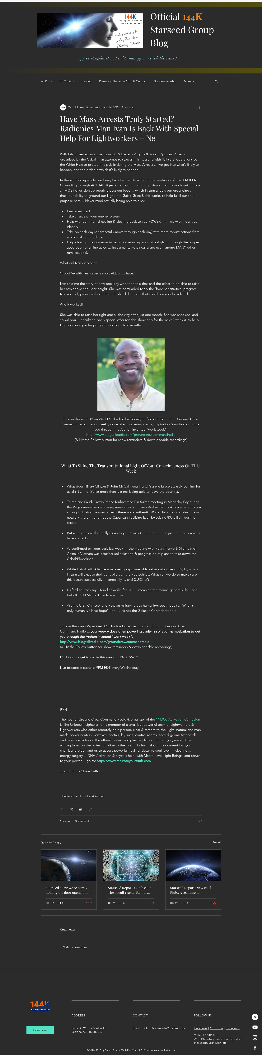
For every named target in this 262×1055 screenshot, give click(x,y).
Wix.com (170, 1050)
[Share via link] (90, 809)
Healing (86, 81)
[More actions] (199, 107)
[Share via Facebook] (62, 809)
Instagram (233, 1028)
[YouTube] (255, 1027)
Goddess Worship (165, 81)
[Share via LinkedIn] (80, 809)
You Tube (216, 1028)
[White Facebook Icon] (255, 1048)
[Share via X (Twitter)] (71, 809)
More (187, 81)
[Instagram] (255, 1037)
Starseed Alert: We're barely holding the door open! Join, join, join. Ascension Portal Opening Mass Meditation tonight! (67, 890)
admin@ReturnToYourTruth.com (165, 1028)
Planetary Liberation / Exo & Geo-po (122, 81)
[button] (216, 81)
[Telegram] (255, 1017)
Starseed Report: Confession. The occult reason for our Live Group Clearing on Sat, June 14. (130, 890)
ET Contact (66, 81)
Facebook (201, 1028)
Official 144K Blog (207, 1035)
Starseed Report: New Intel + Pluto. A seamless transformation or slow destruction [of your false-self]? (192, 890)
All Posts (46, 81)
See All (217, 842)
